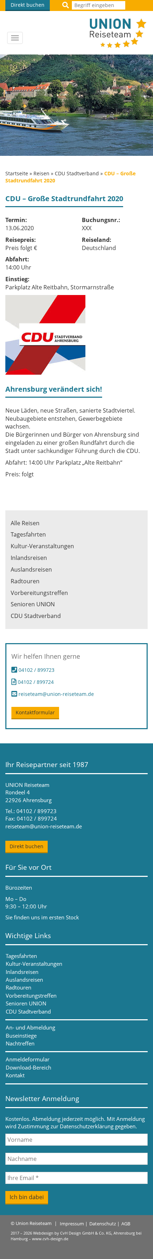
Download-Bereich (28, 1067)
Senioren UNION (33, 604)
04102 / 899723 (36, 670)
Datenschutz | (104, 1223)
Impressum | (74, 1223)
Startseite (16, 173)
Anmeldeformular (27, 1059)
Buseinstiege (21, 1035)
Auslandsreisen (31, 569)
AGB (125, 1223)
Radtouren (25, 581)
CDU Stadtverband (77, 173)
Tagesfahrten (28, 534)
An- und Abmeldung (30, 1027)
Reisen (41, 173)
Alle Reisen (25, 523)
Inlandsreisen (29, 558)
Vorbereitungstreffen (39, 593)
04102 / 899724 (35, 682)
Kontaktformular (35, 712)
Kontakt (15, 1075)
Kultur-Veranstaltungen (42, 546)
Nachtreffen (20, 1043)
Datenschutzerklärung (87, 1126)
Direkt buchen (27, 4)
